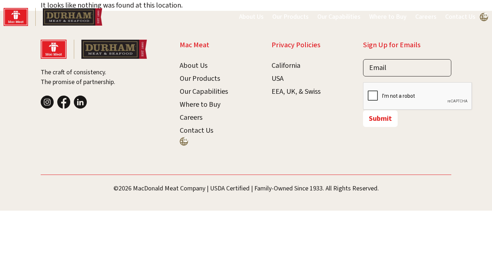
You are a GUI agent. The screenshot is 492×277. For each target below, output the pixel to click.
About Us (251, 16)
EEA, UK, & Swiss (296, 92)
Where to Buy (388, 16)
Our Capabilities (339, 16)
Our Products (290, 16)
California (286, 66)
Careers (426, 16)
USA (277, 79)
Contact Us (460, 16)
